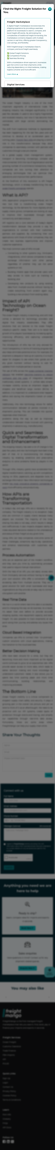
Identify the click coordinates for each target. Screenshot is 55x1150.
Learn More (12, 74)
